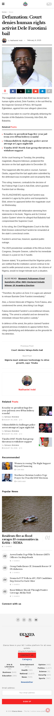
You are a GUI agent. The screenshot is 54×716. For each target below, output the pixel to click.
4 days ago (21, 481)
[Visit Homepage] (25, 4)
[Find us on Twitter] (30, 620)
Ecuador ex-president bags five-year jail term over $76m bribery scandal (18, 410)
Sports (42, 678)
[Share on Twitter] (21, 91)
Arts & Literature (9, 665)
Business (7, 672)
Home (4, 12)
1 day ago (20, 470)
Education (7, 676)
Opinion (42, 664)
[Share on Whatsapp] (29, 91)
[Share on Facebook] (13, 91)
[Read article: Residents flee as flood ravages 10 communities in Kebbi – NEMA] (27, 514)
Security (42, 675)
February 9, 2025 (34, 40)
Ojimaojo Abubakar (11, 417)
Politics (41, 668)
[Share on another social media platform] (49, 91)
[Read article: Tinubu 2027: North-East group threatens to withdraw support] (45, 442)
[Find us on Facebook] (18, 620)
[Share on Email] (36, 91)
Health (24, 670)
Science (43, 671)
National (24, 673)
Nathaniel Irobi (16, 40)
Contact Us (27, 655)
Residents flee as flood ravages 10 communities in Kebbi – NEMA (20, 539)
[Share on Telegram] (42, 91)
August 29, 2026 (10, 420)
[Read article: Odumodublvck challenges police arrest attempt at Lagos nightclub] (45, 428)
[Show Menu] (3, 4)
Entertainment (27, 664)
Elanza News (17, 711)
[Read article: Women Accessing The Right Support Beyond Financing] (7, 466)
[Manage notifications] (48, 710)
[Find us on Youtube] (36, 620)
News (11, 12)
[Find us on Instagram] (24, 620)
